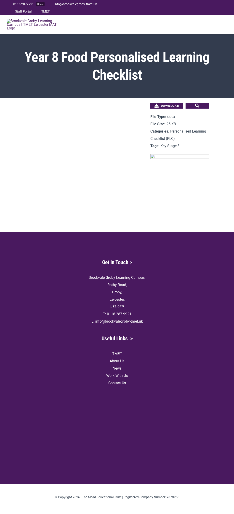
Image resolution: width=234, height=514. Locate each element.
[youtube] (211, 7)
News (117, 368)
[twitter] (203, 7)
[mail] (225, 7)
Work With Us (117, 375)
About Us (117, 361)
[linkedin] (218, 7)
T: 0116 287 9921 (117, 314)
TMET (117, 354)
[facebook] (196, 7)
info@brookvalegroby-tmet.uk (119, 321)
